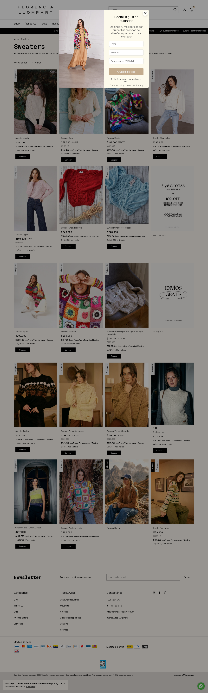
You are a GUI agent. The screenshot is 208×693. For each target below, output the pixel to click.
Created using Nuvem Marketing (126, 85)
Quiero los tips (126, 72)
